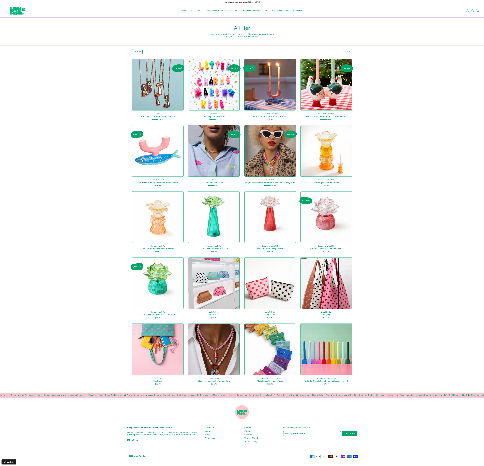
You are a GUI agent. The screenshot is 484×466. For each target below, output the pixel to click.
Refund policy (251, 441)
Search (247, 427)
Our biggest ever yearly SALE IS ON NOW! (242, 2)
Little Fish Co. (139, 456)
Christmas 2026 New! (251, 11)
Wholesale (297, 11)
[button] (472, 11)
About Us (209, 427)
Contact (248, 434)
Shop (207, 434)
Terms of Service (252, 438)
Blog (207, 431)
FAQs (247, 431)
